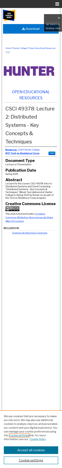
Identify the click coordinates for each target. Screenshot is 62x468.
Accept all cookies (31, 450)
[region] (31, 439)
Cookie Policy (38, 439)
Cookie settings (19, 435)
